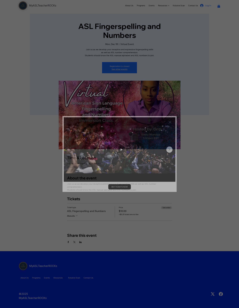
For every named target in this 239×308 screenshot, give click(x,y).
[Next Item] (169, 149)
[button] (170, 122)
